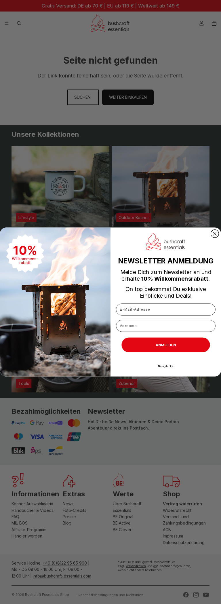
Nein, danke (166, 366)
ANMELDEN (166, 345)
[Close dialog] (215, 234)
